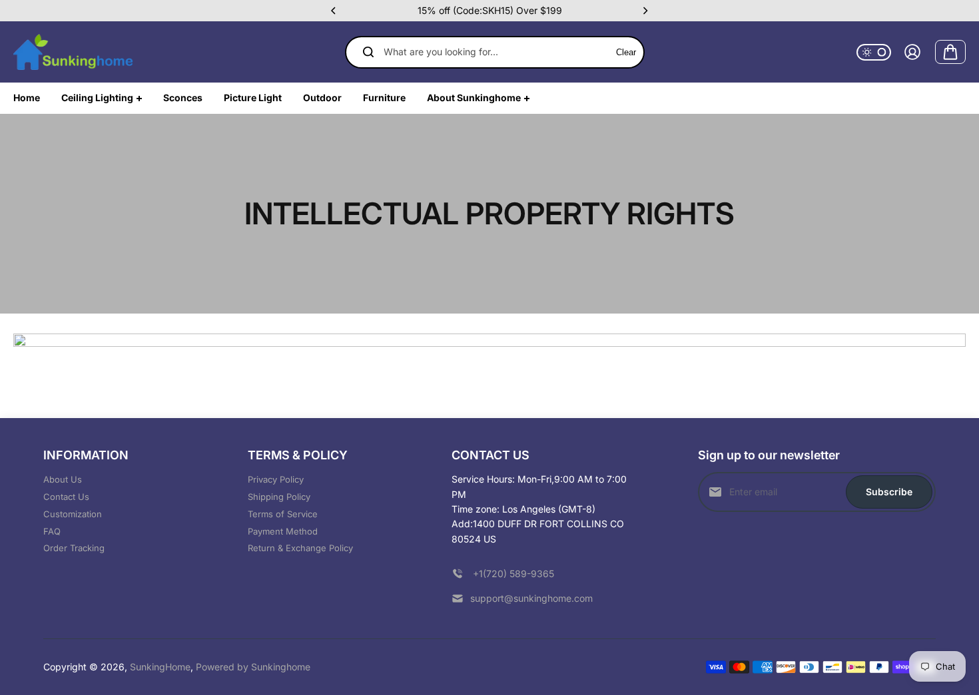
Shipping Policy (279, 496)
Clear (626, 52)
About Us (62, 479)
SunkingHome (160, 666)
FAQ (52, 531)
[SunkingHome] (73, 52)
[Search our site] (368, 52)
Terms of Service (283, 514)
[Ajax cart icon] (950, 52)
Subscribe (889, 491)
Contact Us (66, 496)
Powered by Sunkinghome (253, 666)
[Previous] (334, 10)
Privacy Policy (276, 479)
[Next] (644, 10)
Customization (72, 514)
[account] (912, 52)
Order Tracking (74, 548)
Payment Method (283, 531)
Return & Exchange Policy (300, 548)
